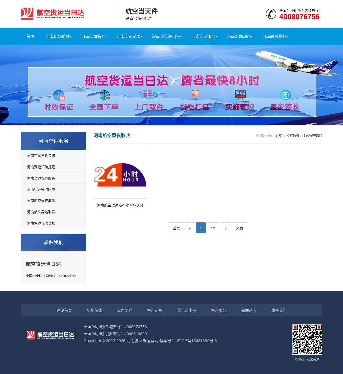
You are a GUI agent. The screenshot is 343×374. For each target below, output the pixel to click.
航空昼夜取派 (313, 135)
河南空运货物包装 (41, 155)
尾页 (239, 227)
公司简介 (124, 310)
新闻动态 (248, 310)
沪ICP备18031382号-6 (197, 340)
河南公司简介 (93, 36)
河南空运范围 (129, 36)
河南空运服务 (203, 36)
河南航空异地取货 (41, 211)
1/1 (213, 227)
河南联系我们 (274, 36)
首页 (30, 36)
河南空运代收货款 (41, 223)
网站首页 (64, 310)
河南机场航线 (58, 36)
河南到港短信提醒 (41, 166)
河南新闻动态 (239, 36)
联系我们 (279, 310)
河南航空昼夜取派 (41, 200)
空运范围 (154, 310)
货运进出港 (186, 310)
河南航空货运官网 (142, 340)
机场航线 (94, 310)
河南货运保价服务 (41, 177)
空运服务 (293, 135)
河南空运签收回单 (41, 189)
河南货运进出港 (166, 36)
